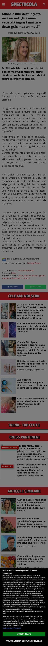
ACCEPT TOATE (24, 634)
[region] (24, 607)
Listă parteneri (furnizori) (12, 628)
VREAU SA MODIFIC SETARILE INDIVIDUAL (24, 641)
